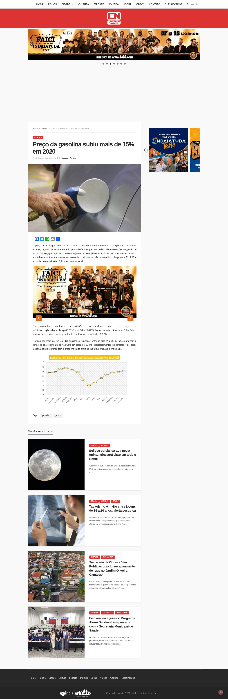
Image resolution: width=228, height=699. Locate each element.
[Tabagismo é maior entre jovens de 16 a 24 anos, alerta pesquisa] (56, 520)
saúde (115, 501)
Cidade (66, 4)
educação (107, 613)
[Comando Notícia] (114, 18)
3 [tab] (110, 64)
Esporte (99, 4)
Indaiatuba (108, 557)
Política (113, 4)
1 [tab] (103, 64)
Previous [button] (31, 44)
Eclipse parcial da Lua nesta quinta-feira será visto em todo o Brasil (112, 455)
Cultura (83, 4)
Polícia (52, 4)
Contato (154, 4)
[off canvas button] (30, 4)
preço (58, 415)
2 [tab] (107, 64)
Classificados (173, 4)
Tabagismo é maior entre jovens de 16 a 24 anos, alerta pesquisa (112, 508)
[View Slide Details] (114, 44)
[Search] (197, 4)
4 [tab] (114, 64)
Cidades (38, 137)
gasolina (46, 415)
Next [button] (196, 44)
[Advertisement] (114, 88)
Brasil (94, 445)
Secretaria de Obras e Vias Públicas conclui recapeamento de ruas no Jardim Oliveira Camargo (112, 568)
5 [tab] (117, 64)
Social (127, 4)
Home (40, 4)
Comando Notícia (68, 158)
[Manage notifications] (220, 692)
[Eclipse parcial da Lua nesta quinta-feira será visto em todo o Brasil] (56, 464)
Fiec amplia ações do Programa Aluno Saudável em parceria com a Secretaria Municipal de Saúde (112, 624)
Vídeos (140, 4)
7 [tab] (125, 64)
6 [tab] (121, 64)
